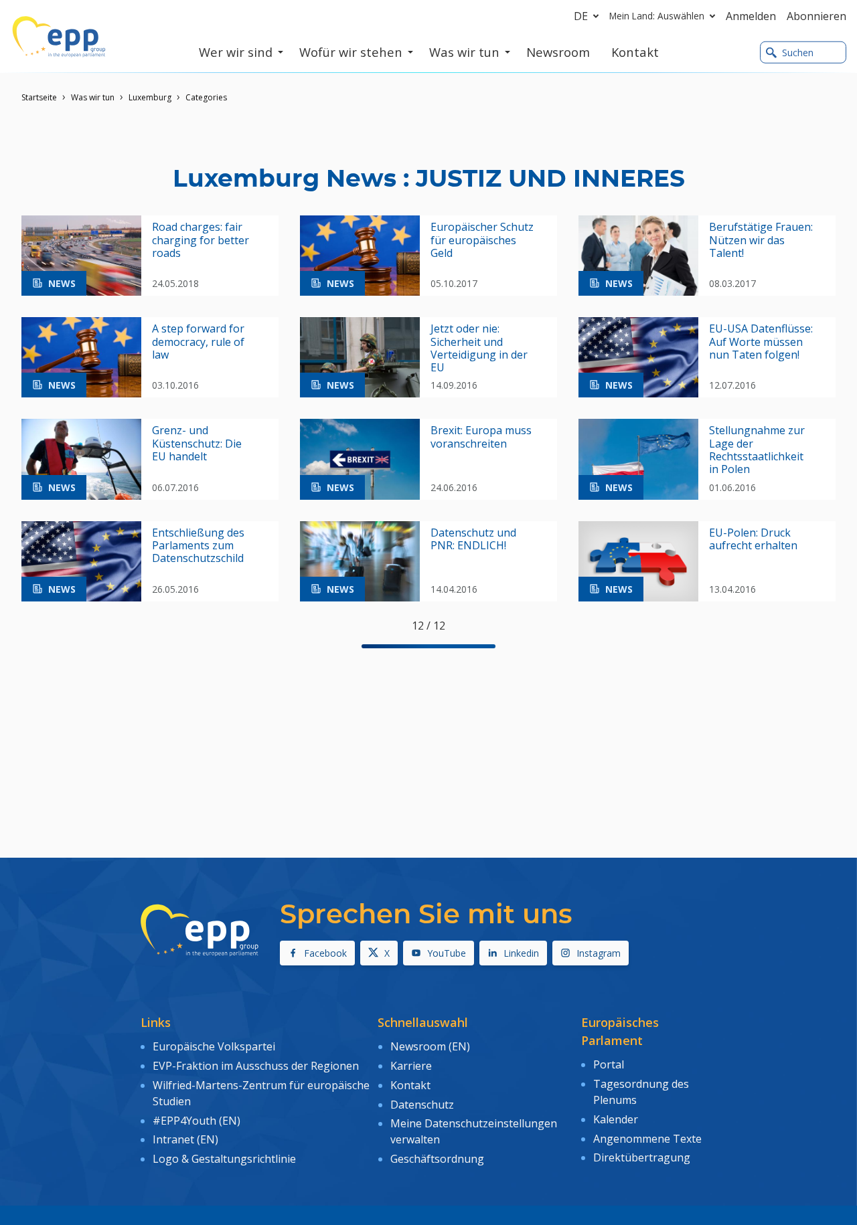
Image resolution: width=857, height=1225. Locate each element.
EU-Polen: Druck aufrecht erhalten (753, 539)
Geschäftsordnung (437, 1158)
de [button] (581, 16)
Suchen (797, 52)
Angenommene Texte (647, 1138)
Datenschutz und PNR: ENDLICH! (473, 539)
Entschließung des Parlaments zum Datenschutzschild (198, 546)
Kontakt (410, 1085)
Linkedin (521, 953)
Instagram (598, 953)
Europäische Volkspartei (214, 1046)
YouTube (446, 953)
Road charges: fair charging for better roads (200, 240)
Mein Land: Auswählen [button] (656, 15)
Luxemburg (150, 97)
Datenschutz (422, 1104)
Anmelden (751, 16)
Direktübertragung (641, 1157)
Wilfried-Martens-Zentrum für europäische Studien (261, 1093)
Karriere (411, 1065)
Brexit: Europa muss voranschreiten (481, 437)
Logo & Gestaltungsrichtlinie (224, 1158)
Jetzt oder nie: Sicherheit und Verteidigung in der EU (479, 348)
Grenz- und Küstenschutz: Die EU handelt (197, 443)
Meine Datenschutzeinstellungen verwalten (473, 1131)
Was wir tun (92, 97)
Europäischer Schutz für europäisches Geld (482, 240)
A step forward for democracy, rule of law (198, 341)
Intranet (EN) (185, 1139)
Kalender (615, 1119)
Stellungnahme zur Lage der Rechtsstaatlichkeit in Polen (757, 450)
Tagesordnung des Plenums (641, 1091)
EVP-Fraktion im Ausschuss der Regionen (256, 1065)
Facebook (325, 953)
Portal (608, 1064)
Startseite (39, 97)
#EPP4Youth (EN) (196, 1120)
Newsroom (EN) (430, 1046)
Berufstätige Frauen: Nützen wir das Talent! (761, 240)
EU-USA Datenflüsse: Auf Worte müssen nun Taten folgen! (761, 341)
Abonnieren (816, 16)
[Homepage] (59, 37)
